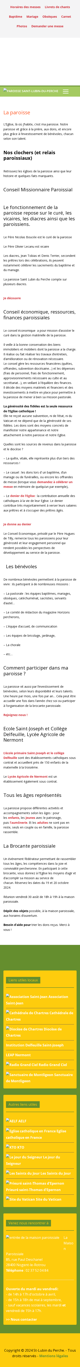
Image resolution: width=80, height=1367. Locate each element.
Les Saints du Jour (55, 1173)
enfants (13, 818)
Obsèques (49, 17)
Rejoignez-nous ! (15, 715)
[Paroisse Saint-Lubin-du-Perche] (30, 91)
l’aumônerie (18, 823)
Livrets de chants (57, 7)
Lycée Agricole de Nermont (28, 776)
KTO (20, 1147)
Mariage (32, 17)
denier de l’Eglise (22, 496)
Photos (22, 26)
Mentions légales (53, 1356)
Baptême (15, 17)
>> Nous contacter (21, 1319)
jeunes (30, 818)
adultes (42, 823)
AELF (21, 1121)
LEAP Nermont (18, 1055)
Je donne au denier (17, 524)
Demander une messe (47, 26)
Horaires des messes (25, 7)
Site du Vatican (48, 1199)
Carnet (66, 17)
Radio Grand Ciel (52, 1064)
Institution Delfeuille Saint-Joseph (35, 1045)
